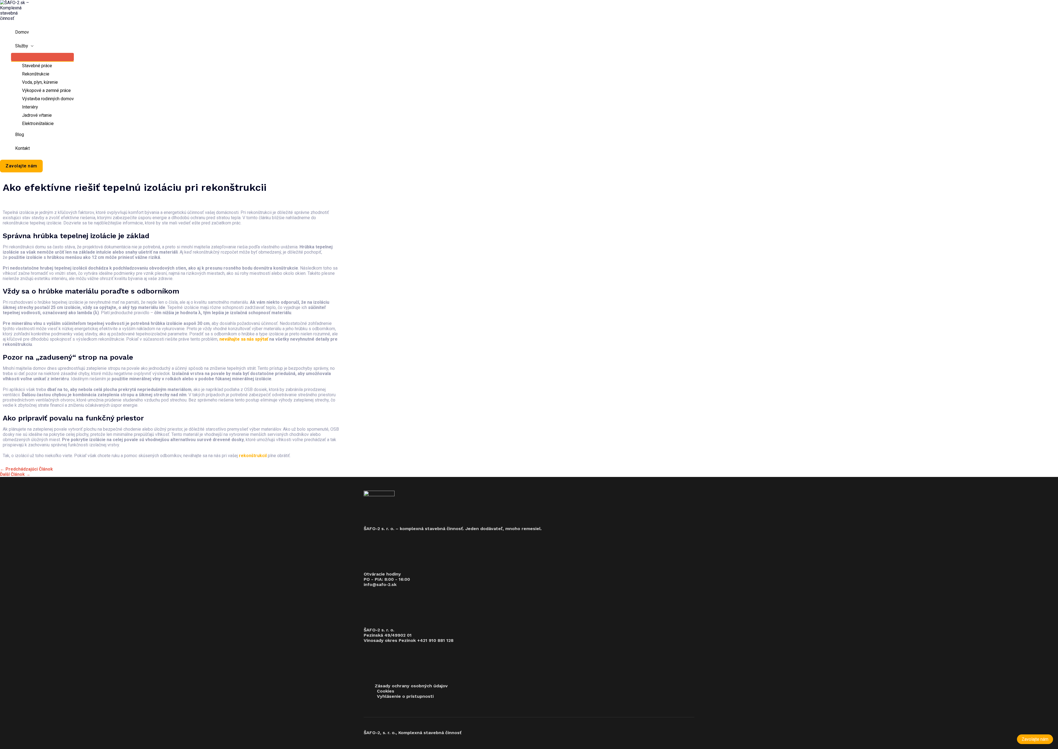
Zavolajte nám (1035, 739)
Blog (19, 134)
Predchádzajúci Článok (26, 469)
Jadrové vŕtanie (37, 115)
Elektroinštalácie (38, 123)
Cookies (385, 691)
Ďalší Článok (15, 474)
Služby (21, 45)
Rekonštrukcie (35, 74)
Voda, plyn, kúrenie (40, 82)
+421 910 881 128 (435, 640)
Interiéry (30, 107)
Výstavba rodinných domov (48, 98)
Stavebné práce (37, 65)
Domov (22, 32)
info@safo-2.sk (380, 584)
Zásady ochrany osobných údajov (411, 685)
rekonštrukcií (253, 455)
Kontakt (22, 148)
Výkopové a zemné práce (46, 90)
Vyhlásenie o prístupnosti (405, 696)
